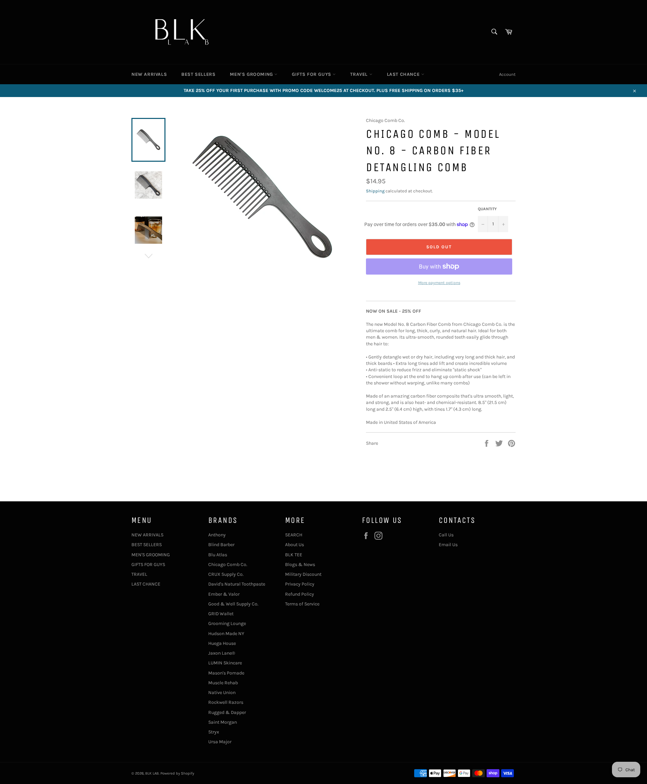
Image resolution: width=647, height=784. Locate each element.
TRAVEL (359, 74)
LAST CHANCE (404, 74)
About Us (294, 544)
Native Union (222, 692)
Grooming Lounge (227, 623)
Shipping (375, 190)
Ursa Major (220, 742)
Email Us (448, 544)
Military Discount (303, 574)
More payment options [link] (439, 282)
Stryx (213, 732)
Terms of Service (302, 604)
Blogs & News (300, 564)
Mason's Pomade (226, 673)
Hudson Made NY (226, 633)
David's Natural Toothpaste (236, 584)
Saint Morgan (222, 722)
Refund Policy (299, 594)
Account (507, 74)
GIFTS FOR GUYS (312, 74)
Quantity (487, 209)
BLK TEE (293, 555)
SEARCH (293, 535)
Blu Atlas (217, 555)
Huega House (222, 643)
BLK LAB (152, 773)
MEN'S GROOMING (252, 74)
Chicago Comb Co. (227, 564)
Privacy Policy (299, 584)
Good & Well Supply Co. (233, 604)
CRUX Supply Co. (226, 574)
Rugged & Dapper (227, 712)
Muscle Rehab (223, 683)
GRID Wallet (221, 614)
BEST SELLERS (198, 74)
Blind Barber (221, 544)
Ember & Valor (224, 594)
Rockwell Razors (225, 702)
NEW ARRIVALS (149, 74)
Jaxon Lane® (221, 653)
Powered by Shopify (177, 773)
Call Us (446, 535)
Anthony (217, 535)
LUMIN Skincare (225, 663)
